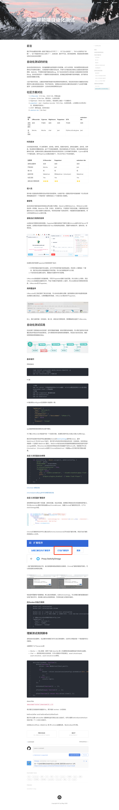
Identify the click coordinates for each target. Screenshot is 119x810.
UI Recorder (34, 96)
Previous (42, 734)
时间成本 (97, 57)
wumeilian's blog (31, 788)
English (74, 779)
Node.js (30, 779)
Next (73, 734)
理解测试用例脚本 (98, 83)
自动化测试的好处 (98, 52)
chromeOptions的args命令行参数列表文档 (40, 493)
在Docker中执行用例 (100, 81)
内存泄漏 (43, 779)
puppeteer (33, 103)
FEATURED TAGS (32, 773)
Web (29, 14)
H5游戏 (69, 776)
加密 (42, 776)
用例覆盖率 (97, 68)
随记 (65, 779)
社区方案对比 (97, 55)
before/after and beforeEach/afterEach (102, 88)
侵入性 (96, 60)
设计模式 (36, 779)
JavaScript (35, 776)
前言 (95, 49)
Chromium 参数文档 (33, 488)
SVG (47, 776)
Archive (114, 2)
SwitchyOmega (62, 439)
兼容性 (96, 62)
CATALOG (98, 45)
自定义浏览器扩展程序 (100, 78)
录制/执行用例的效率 (100, 65)
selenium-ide (34, 110)
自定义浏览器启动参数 (100, 75)
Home (99, 2)
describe (97, 86)
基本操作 (97, 73)
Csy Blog (5, 2)
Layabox (63, 776)
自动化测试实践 (98, 70)
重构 (80, 776)
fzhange (36, 761)
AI (69, 779)
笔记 (52, 776)
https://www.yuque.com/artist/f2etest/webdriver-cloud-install (54, 766)
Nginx (75, 776)
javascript (58, 779)
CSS (57, 776)
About (106, 2)
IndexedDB (51, 779)
